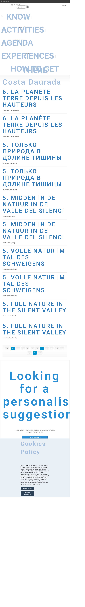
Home (2, 15)
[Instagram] (9, 5)
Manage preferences (27, 493)
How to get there (35, 69)
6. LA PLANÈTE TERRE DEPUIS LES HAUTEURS (33, 98)
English (64, 5)
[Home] (35, 11)
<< (7, 348)
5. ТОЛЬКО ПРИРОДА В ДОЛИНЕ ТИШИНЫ (32, 151)
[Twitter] (2, 5)
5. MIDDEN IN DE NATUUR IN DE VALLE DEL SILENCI (33, 204)
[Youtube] (7, 5)
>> (40, 352)
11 (62, 348)
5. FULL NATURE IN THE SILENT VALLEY (34, 307)
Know (18, 17)
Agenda (17, 43)
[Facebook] (5, 5)
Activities (22, 30)
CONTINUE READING (35, 437)
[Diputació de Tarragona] (35, 1)
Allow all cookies (27, 488)
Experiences (27, 56)
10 (57, 348)
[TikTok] (14, 5)
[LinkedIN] (12, 5)
